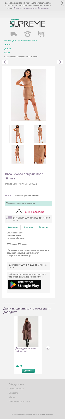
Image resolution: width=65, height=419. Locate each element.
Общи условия (16, 384)
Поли (7, 52)
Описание (13, 227)
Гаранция (43, 227)
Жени (7, 44)
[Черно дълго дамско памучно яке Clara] (60, 62)
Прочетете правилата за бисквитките (31, 8)
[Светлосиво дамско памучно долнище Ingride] (5, 62)
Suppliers (13, 393)
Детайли (28, 371)
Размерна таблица (34, 211)
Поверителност (16, 388)
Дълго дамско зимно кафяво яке (26, 349)
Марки (11, 397)
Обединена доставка (19, 401)
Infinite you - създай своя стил (20, 40)
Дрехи (7, 48)
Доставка (28, 227)
